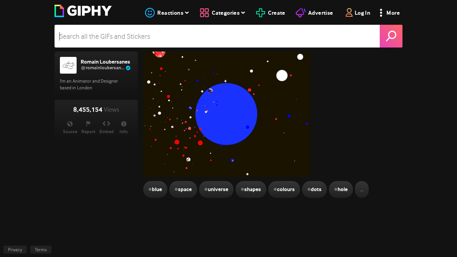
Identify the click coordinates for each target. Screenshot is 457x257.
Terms (41, 249)
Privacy (15, 249)
